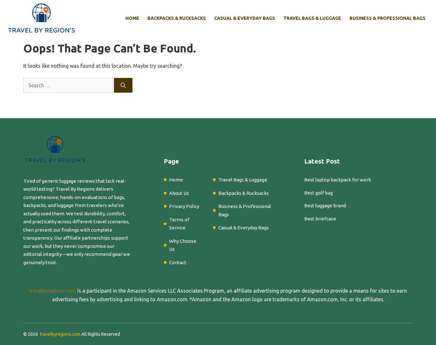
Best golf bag (318, 192)
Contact (177, 262)
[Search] (123, 85)
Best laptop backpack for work (337, 179)
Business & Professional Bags (387, 18)
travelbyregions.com (52, 291)
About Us (179, 193)
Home (132, 18)
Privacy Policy (184, 206)
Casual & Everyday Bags (244, 18)
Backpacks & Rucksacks (176, 18)
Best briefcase (320, 218)
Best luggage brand (325, 205)
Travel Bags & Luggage (312, 18)
